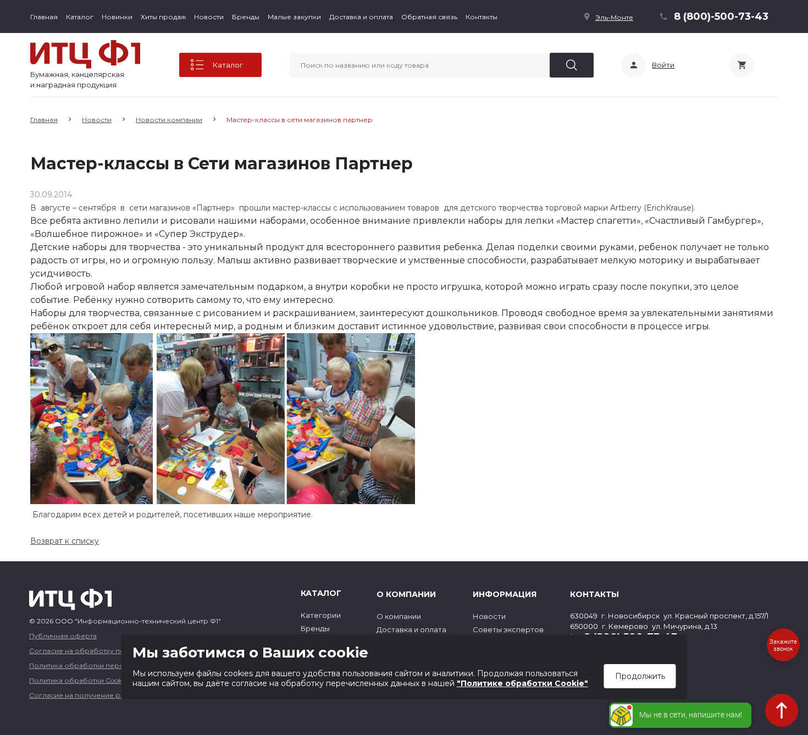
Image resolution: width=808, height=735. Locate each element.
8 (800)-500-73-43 (721, 16)
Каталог (79, 17)
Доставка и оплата (361, 17)
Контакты (481, 17)
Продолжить (640, 676)
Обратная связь (429, 17)
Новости (209, 17)
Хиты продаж (163, 17)
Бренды (245, 17)
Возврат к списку (64, 541)
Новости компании (169, 119)
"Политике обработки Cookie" (522, 683)
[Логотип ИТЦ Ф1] (85, 54)
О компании (399, 616)
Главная (44, 17)
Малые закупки (294, 17)
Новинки (117, 17)
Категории (321, 615)
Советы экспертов (508, 629)
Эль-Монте (614, 17)
